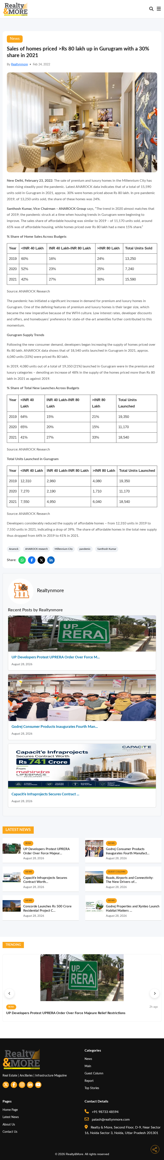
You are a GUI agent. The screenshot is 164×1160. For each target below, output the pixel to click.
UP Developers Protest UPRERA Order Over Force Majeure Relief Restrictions (65, 1013)
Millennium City (64, 549)
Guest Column (94, 1073)
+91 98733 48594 (105, 1112)
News (88, 1059)
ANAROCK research (36, 549)
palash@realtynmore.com (110, 1119)
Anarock (13, 549)
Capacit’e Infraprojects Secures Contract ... (45, 794)
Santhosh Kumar (106, 549)
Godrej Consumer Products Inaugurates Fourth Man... (55, 726)
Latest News (11, 1117)
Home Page (10, 1109)
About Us (9, 1124)
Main (88, 1066)
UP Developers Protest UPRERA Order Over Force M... (56, 657)
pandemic (85, 549)
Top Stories (92, 1088)
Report (89, 1080)
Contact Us (10, 1131)
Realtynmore (19, 64)
